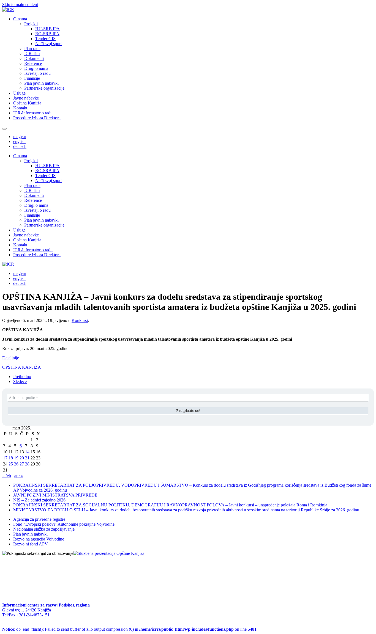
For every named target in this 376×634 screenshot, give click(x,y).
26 (16, 464)
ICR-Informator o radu (33, 113)
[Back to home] (8, 9)
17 (5, 458)
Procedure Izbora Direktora (37, 117)
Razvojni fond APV (30, 544)
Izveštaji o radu (37, 73)
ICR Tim (32, 53)
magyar (19, 136)
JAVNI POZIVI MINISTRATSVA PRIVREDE (55, 495)
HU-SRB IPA (47, 28)
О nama (20, 18)
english (19, 141)
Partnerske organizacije (44, 88)
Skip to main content (20, 4)
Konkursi (80, 320)
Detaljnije (10, 357)
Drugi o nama (36, 68)
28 (27, 464)
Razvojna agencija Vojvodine (38, 539)
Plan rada (32, 48)
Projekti (31, 23)
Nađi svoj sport (48, 43)
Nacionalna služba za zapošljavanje (44, 529)
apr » (18, 475)
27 (22, 464)
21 (27, 458)
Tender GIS (45, 38)
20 (22, 458)
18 (11, 458)
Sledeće (20, 381)
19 (16, 458)
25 (11, 464)
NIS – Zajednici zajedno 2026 (39, 500)
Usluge (19, 93)
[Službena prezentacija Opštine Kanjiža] (109, 553)
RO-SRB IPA (47, 33)
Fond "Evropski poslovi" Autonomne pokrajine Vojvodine (64, 524)
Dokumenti (34, 58)
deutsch (19, 146)
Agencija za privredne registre (39, 519)
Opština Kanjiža (27, 103)
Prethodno (22, 376)
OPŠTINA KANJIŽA (21, 367)
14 (27, 452)
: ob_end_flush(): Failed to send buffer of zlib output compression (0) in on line (129, 629)
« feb (6, 475)
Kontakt (20, 108)
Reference (33, 63)
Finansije (32, 78)
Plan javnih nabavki (41, 83)
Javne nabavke (26, 98)
